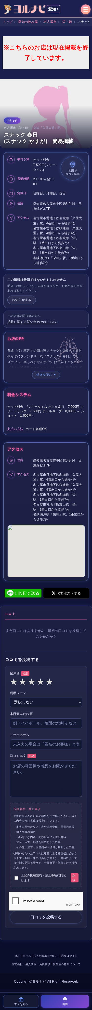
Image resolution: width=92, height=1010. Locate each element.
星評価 (19, 673)
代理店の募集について (66, 964)
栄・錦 (67, 22)
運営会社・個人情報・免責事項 (31, 964)
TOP (17, 955)
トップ (8, 22)
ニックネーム (19, 735)
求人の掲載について (46, 955)
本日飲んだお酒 (21, 714)
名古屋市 (49, 22)
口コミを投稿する (46, 917)
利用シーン (18, 693)
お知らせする (21, 300)
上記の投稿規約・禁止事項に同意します (48, 878)
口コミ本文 (22, 756)
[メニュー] (86, 9)
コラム (27, 955)
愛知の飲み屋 (28, 22)
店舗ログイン (69, 955)
